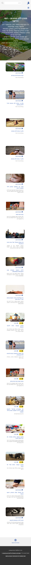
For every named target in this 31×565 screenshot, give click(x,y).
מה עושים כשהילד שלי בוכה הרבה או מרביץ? (15, 243)
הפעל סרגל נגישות (15, 543)
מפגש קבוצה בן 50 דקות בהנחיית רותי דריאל (15, 468)
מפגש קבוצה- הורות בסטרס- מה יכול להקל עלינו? (15, 437)
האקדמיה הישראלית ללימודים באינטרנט (12, 553)
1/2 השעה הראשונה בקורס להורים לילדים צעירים (15, 354)
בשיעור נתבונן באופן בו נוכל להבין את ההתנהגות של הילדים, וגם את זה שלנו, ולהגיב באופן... (15, 302)
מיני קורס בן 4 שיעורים (18, 414)
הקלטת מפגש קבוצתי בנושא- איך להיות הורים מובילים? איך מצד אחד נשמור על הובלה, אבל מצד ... (15, 497)
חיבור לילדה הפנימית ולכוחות (16, 520)
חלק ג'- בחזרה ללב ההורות (17, 159)
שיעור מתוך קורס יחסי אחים (16, 381)
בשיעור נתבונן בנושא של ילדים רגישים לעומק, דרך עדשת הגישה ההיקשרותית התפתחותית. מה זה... (15, 275)
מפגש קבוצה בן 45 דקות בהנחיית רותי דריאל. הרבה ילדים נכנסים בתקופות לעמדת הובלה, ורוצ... (15, 330)
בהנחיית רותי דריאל (19, 77)
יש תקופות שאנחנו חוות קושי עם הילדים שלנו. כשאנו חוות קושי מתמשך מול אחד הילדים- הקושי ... (15, 191)
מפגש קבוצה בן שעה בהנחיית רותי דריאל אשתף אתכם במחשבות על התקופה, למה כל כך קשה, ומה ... (15, 441)
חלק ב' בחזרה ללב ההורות (17, 131)
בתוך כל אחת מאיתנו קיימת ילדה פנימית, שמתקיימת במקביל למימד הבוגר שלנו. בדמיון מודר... (15, 523)
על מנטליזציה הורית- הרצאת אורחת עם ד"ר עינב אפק (15, 298)
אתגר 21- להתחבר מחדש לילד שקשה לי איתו (15, 187)
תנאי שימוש (23, 556)
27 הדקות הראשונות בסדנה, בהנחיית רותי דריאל (15, 357)
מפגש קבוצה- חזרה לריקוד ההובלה (15, 326)
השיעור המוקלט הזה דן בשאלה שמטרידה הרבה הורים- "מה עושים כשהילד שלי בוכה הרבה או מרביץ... (15, 247)
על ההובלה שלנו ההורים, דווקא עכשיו (15, 493)
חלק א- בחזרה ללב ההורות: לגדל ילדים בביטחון (15, 104)
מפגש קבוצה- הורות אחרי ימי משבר (15, 465)
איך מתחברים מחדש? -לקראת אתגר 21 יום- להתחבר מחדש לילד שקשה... (15, 410)
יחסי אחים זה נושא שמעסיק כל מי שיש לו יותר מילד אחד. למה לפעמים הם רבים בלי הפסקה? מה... (15, 218)
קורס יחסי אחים (19, 214)
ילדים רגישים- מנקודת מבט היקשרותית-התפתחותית (15, 270)
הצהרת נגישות (9, 556)
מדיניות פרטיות (16, 556)
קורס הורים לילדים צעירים (17, 75)
